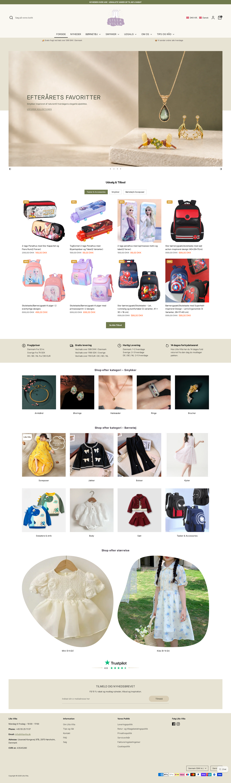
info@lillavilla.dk (23, 734)
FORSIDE (61, 34)
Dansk (215, 768)
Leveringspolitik (125, 724)
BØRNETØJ (92, 34)
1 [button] (110, 168)
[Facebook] (173, 724)
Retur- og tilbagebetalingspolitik (133, 729)
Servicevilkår (124, 737)
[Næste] (220, 168)
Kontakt (66, 733)
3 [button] (117, 169)
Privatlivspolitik (125, 733)
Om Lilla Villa (69, 724)
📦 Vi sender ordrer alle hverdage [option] (169, 40)
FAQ (65, 737)
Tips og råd (68, 729)
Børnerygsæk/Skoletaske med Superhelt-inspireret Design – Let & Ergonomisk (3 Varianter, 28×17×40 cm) (185, 308)
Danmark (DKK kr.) (196, 768)
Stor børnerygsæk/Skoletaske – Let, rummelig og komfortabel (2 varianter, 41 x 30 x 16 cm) (138, 308)
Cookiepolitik (124, 746)
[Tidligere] (10, 168)
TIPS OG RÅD (164, 34)
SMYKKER (111, 34)
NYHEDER (75, 34)
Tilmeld (159, 698)
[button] (197, 17)
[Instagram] (178, 724)
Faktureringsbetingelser (129, 742)
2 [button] (113, 168)
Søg (65, 742)
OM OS (145, 34)
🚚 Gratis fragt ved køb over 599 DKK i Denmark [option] (62, 40)
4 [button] (120, 168)
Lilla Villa (25, 776)
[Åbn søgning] (11, 17)
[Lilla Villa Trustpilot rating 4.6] (115, 665)
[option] (115, 109)
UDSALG (129, 34)
